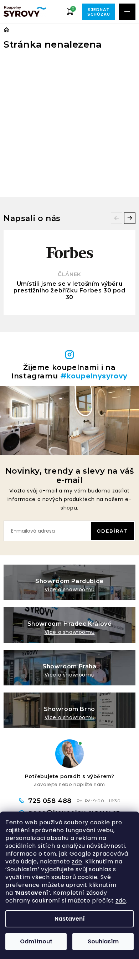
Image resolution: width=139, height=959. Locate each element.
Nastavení (70, 919)
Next (129, 218)
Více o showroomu (70, 589)
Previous (116, 218)
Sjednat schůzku (98, 12)
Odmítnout (36, 941)
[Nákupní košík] (70, 11)
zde (77, 861)
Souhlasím (103, 941)
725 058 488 (51, 801)
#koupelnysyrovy (94, 376)
